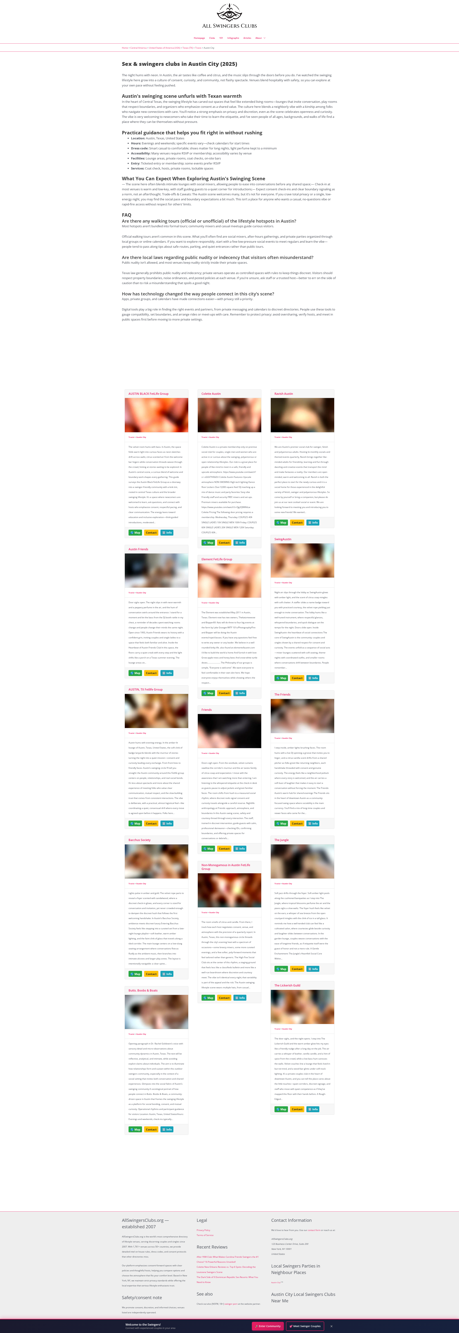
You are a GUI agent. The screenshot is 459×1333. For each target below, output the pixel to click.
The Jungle (282, 840)
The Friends (282, 694)
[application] (263, 38)
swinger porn (231, 1303)
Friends (207, 710)
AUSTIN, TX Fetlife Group (146, 689)
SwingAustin (283, 539)
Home (125, 47)
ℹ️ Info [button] (167, 532)
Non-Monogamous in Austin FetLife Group (226, 867)
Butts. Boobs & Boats (143, 990)
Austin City (141, 437)
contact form (314, 1230)
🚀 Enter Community (268, 1326)
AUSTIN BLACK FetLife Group (149, 394)
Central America (138, 47)
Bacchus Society (140, 840)
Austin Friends (138, 549)
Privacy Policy (203, 1230)
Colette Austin (211, 394)
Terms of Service (205, 1235)
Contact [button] (151, 532)
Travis (198, 47)
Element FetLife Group (217, 559)
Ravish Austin (284, 394)
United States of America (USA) (164, 47)
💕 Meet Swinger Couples (305, 1326)
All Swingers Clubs (229, 26)
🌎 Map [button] (135, 532)
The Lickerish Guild (287, 985)
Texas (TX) (188, 47)
